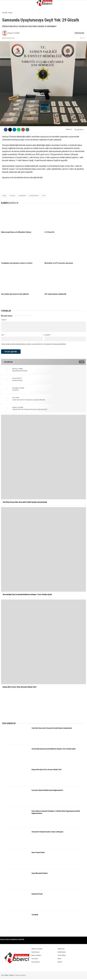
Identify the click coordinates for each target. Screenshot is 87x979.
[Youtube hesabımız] (48, 975)
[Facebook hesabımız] (12, 975)
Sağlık (5, 47)
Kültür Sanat (7, 51)
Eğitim (5, 43)
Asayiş (5, 30)
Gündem (5, 17)
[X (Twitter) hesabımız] (24, 975)
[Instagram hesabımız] (36, 975)
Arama (65, 10)
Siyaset (5, 26)
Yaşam (5, 39)
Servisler (6, 56)
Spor (4, 34)
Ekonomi (6, 22)
